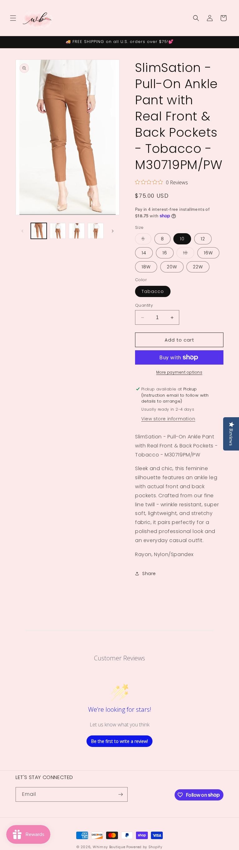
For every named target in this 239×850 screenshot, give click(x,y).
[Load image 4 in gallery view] (96, 231)
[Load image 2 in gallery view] (58, 231)
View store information (168, 419)
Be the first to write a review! (119, 741)
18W (146, 267)
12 (203, 239)
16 (164, 253)
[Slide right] (113, 231)
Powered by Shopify (144, 846)
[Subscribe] (120, 794)
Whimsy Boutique (109, 846)
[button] (13, 18)
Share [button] (149, 573)
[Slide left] (22, 231)
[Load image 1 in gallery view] (39, 231)
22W (198, 267)
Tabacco (153, 291)
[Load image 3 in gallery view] (77, 231)
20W (172, 267)
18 (188, 253)
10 (182, 239)
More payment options (179, 372)
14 (144, 253)
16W (208, 253)
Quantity (144, 305)
